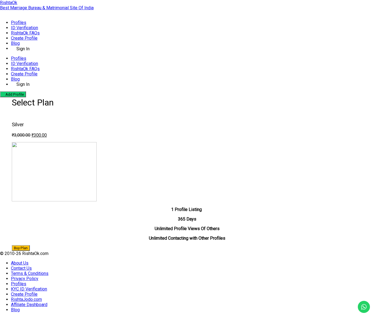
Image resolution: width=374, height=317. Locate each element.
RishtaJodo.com (26, 299)
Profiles (18, 22)
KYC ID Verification (29, 289)
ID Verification (24, 27)
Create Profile (24, 38)
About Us (19, 263)
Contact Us (21, 268)
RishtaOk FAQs (25, 33)
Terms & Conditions (29, 273)
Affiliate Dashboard (29, 304)
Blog (15, 43)
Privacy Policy (24, 278)
